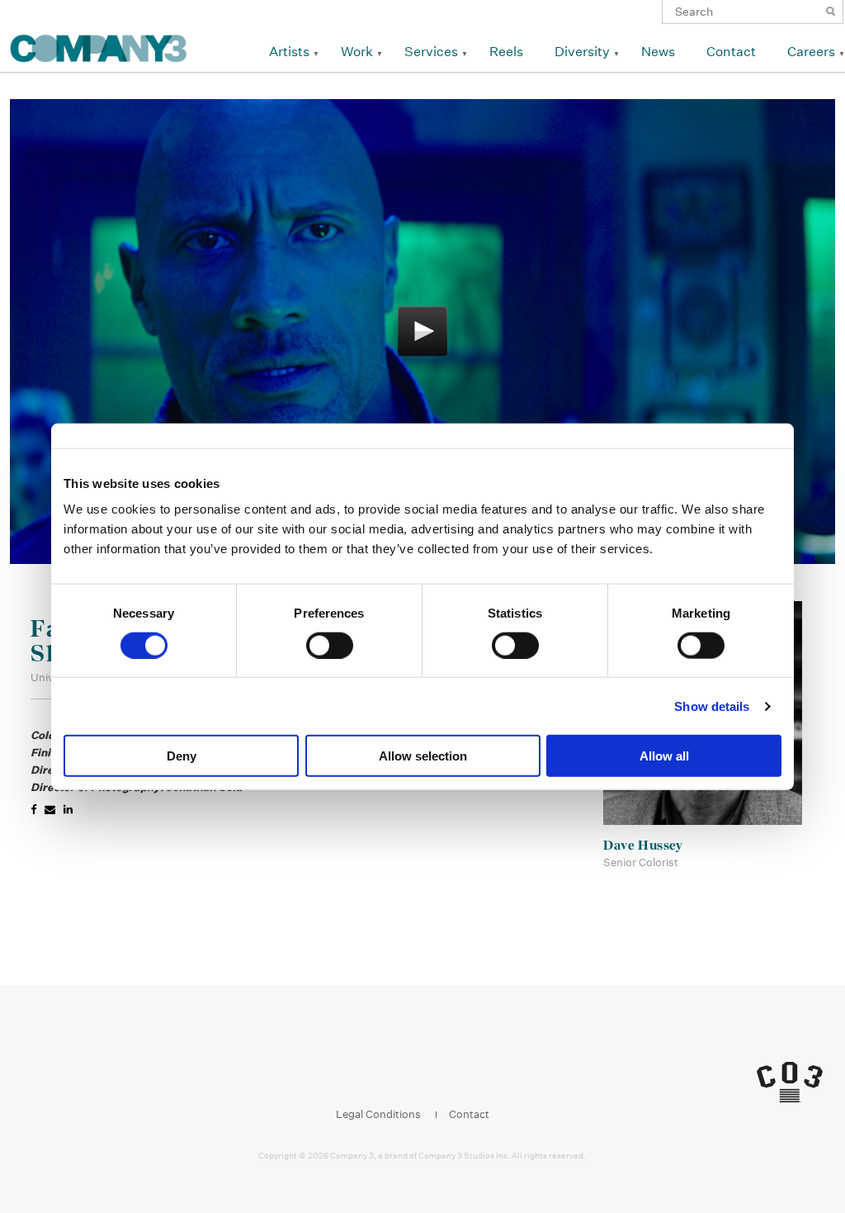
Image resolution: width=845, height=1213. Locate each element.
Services (431, 51)
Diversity (582, 51)
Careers (811, 51)
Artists (289, 51)
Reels (506, 51)
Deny (181, 756)
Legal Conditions (378, 1114)
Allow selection (423, 756)
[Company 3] (98, 46)
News (658, 51)
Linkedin (427, 1072)
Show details (711, 706)
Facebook (365, 1072)
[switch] (329, 645)
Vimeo (459, 1072)
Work (357, 51)
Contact (731, 51)
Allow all (664, 756)
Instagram (396, 1072)
